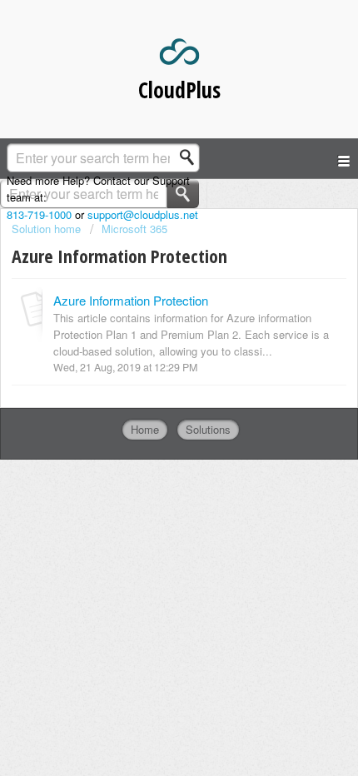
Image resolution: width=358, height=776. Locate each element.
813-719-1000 (39, 214)
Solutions (208, 429)
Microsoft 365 (134, 228)
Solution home (48, 228)
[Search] (191, 157)
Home (145, 429)
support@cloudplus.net (142, 214)
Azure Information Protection (130, 300)
